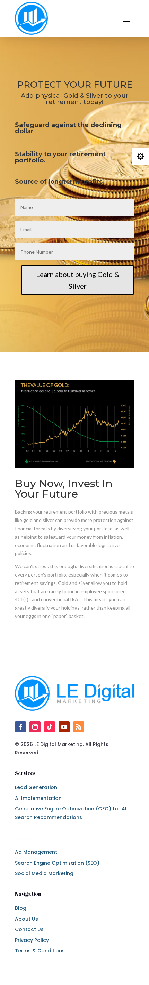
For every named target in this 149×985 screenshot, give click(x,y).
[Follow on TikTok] (49, 726)
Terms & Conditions (40, 950)
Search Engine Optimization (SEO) (57, 862)
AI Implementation (38, 798)
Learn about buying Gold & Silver (77, 280)
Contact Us (29, 929)
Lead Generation (36, 787)
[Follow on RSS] (78, 726)
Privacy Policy (32, 940)
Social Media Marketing (44, 873)
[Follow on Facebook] (20, 726)
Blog (20, 908)
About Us (26, 918)
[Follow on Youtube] (64, 726)
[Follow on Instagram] (35, 726)
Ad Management (36, 852)
